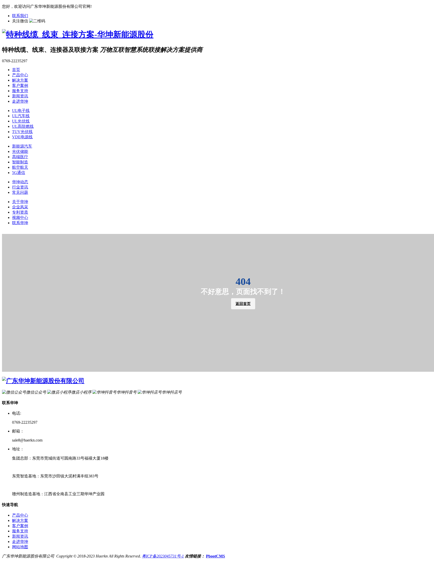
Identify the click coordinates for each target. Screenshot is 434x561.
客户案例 (20, 85)
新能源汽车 (22, 146)
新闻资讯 (20, 96)
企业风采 (20, 207)
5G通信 (18, 172)
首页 (16, 70)
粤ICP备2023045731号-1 (163, 556)
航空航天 (20, 167)
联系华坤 (20, 223)
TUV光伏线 (22, 132)
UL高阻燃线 (23, 126)
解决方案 (20, 80)
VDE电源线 (22, 137)
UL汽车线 (21, 116)
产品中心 (20, 75)
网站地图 (20, 547)
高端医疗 (20, 157)
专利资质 (20, 212)
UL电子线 (21, 110)
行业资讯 (20, 187)
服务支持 (20, 91)
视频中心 (20, 217)
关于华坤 (20, 202)
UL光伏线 (21, 121)
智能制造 (20, 162)
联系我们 (20, 16)
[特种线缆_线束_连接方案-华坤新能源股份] (77, 34)
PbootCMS (215, 556)
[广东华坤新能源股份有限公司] (43, 381)
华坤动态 (20, 182)
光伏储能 (20, 151)
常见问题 (20, 192)
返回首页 (243, 304)
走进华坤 (20, 101)
